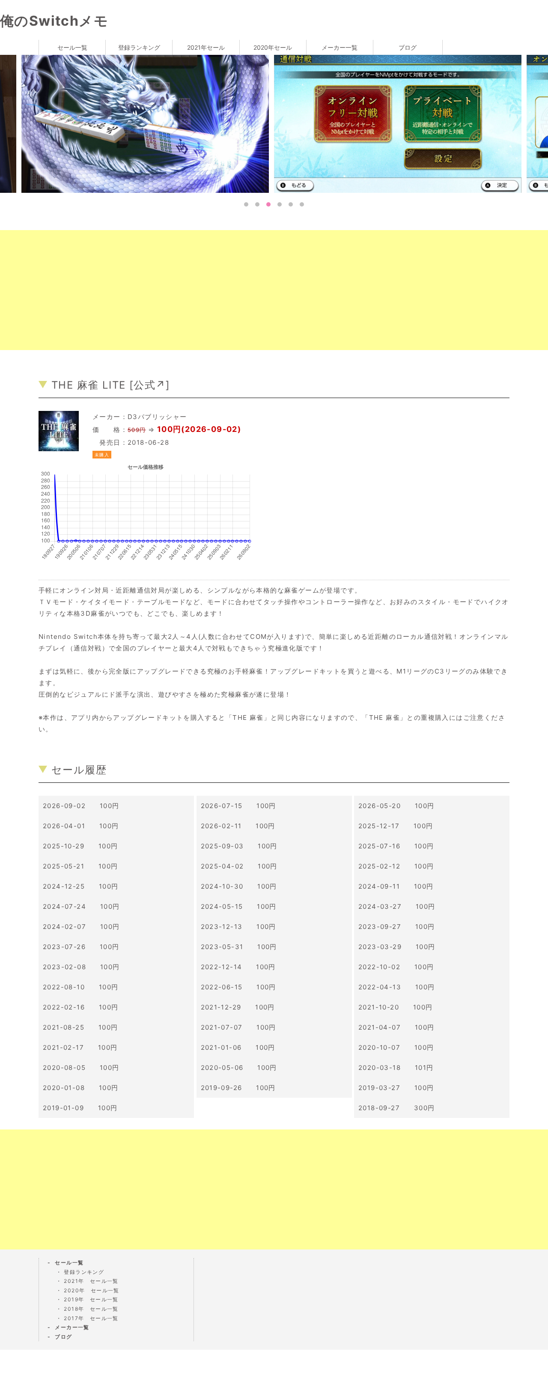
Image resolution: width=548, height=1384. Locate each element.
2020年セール (272, 47)
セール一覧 (72, 47)
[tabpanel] (400, 123)
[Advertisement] (257, 290)
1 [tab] (246, 204)
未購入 (102, 454)
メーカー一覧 (339, 47)
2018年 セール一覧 (91, 1309)
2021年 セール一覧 (91, 1281)
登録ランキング (139, 47)
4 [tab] (279, 204)
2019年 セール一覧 (91, 1299)
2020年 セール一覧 (91, 1290)
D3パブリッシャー (157, 417)
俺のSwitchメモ (54, 20)
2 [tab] (257, 204)
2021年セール (206, 47)
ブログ (408, 47)
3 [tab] (268, 204)
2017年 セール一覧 (91, 1318)
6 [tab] (302, 204)
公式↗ (150, 385)
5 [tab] (291, 204)
